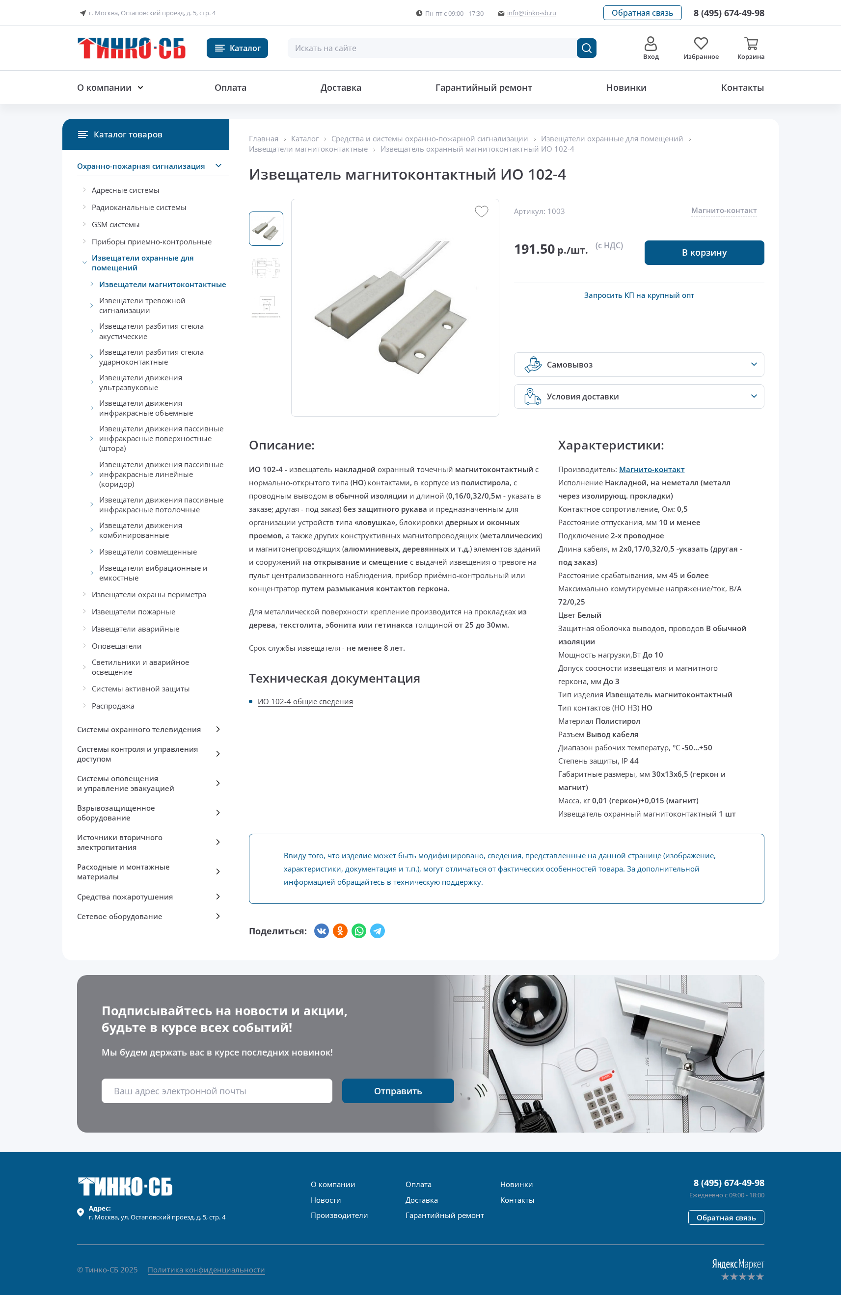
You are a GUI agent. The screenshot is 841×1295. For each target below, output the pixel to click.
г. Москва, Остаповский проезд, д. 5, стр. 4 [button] (152, 12)
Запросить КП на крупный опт (639, 295)
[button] (642, 12)
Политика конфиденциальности (206, 1269)
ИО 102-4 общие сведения (305, 701)
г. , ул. (157, 1212)
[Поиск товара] (587, 48)
